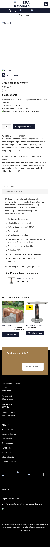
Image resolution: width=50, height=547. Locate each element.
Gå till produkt (10, 334)
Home (4, 79)
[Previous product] (4, 90)
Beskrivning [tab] (9, 187)
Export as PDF (12, 76)
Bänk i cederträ (7, 325)
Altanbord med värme (34, 325)
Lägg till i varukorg (24, 127)
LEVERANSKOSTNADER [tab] (13, 191)
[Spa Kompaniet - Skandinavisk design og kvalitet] (25, 4)
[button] (3, 4)
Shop (11, 79)
